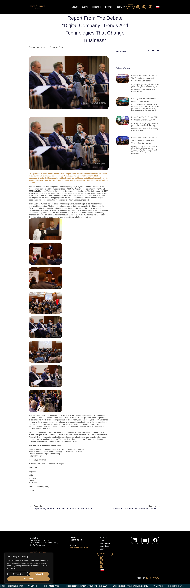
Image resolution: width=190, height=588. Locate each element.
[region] (28, 568)
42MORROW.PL (152, 578)
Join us (130, 6)
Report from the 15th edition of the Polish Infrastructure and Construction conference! (144, 78)
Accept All (28, 579)
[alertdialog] (95, 586)
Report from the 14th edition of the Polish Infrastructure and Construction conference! (144, 140)
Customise (18, 574)
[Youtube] (145, 540)
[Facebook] (155, 540)
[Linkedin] (134, 540)
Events (85, 7)
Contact (121, 7)
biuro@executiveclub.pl (80, 547)
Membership (96, 7)
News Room (109, 7)
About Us (75, 7)
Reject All (39, 574)
